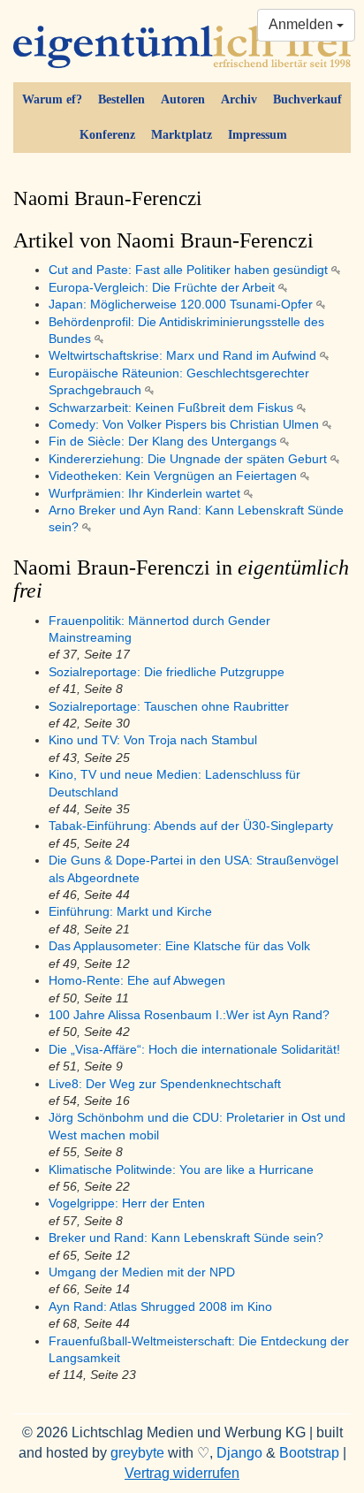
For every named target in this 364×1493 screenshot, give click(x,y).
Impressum (257, 134)
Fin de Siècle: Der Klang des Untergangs (164, 441)
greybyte (137, 1452)
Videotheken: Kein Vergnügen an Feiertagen (174, 476)
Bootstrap (309, 1452)
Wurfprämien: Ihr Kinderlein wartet (146, 493)
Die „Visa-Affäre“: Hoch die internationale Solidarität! (194, 1049)
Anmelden (303, 24)
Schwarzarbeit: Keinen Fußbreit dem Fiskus (173, 408)
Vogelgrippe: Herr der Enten (127, 1203)
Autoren (183, 99)
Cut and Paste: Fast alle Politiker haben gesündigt (190, 270)
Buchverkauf (307, 99)
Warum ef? (52, 99)
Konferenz (107, 134)
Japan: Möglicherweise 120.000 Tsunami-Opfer (182, 304)
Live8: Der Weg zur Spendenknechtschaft (165, 1084)
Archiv (239, 99)
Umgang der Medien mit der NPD (142, 1272)
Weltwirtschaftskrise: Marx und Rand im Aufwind (184, 355)
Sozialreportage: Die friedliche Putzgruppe (166, 672)
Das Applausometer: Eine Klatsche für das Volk (179, 946)
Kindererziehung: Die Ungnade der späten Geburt (189, 459)
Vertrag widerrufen (182, 1473)
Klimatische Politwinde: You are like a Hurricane (181, 1170)
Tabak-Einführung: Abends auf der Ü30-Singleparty (191, 826)
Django (239, 1452)
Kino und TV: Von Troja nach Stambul (153, 740)
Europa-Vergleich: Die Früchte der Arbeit (163, 287)
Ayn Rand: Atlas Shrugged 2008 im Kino (160, 1307)
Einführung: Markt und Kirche (130, 911)
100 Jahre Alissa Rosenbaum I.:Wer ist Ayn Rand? (189, 1015)
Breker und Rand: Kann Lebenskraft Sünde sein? (186, 1238)
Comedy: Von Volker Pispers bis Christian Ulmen (185, 424)
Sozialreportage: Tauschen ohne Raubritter (169, 706)
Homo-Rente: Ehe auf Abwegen (137, 980)
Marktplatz (181, 134)
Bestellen (121, 99)
